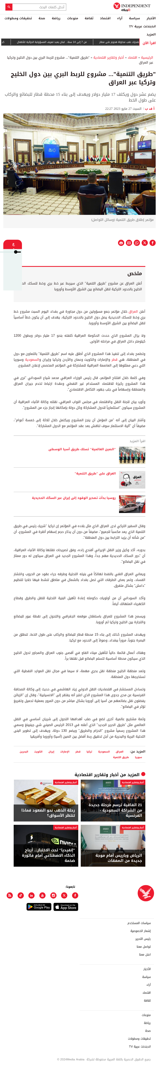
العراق (133, 311)
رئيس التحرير (143, 939)
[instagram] (53, 895)
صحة (42, 18)
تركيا (89, 752)
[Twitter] (64, 895)
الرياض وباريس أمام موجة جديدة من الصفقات (118, 858)
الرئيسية (147, 57)
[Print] (121, 243)
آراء (119, 18)
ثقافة (89, 18)
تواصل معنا (144, 947)
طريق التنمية (121, 757)
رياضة (56, 18)
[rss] (10, 895)
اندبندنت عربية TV (142, 26)
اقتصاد (105, 18)
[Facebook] (75, 895)
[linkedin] (31, 895)
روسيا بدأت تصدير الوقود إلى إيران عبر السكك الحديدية (74, 498)
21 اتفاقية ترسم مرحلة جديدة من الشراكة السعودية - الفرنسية (115, 810)
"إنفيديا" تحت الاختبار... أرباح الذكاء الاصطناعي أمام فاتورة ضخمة (48, 855)
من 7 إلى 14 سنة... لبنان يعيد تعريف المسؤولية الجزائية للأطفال (57, 42)
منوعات (72, 18)
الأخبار (151, 18)
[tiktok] (21, 895)
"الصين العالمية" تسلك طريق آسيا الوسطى (82, 449)
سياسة (134, 18)
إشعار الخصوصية (140, 931)
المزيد (151, 34)
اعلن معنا (145, 954)
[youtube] (42, 895)
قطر (114, 359)
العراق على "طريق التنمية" (95, 473)
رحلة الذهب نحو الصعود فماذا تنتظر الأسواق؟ (48, 813)
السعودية (32, 359)
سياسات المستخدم (139, 923)
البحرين (24, 752)
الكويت (38, 752)
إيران (51, 752)
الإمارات (64, 752)
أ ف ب (150, 108)
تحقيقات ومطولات (18, 18)
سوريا (138, 757)
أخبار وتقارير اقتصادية (108, 57)
